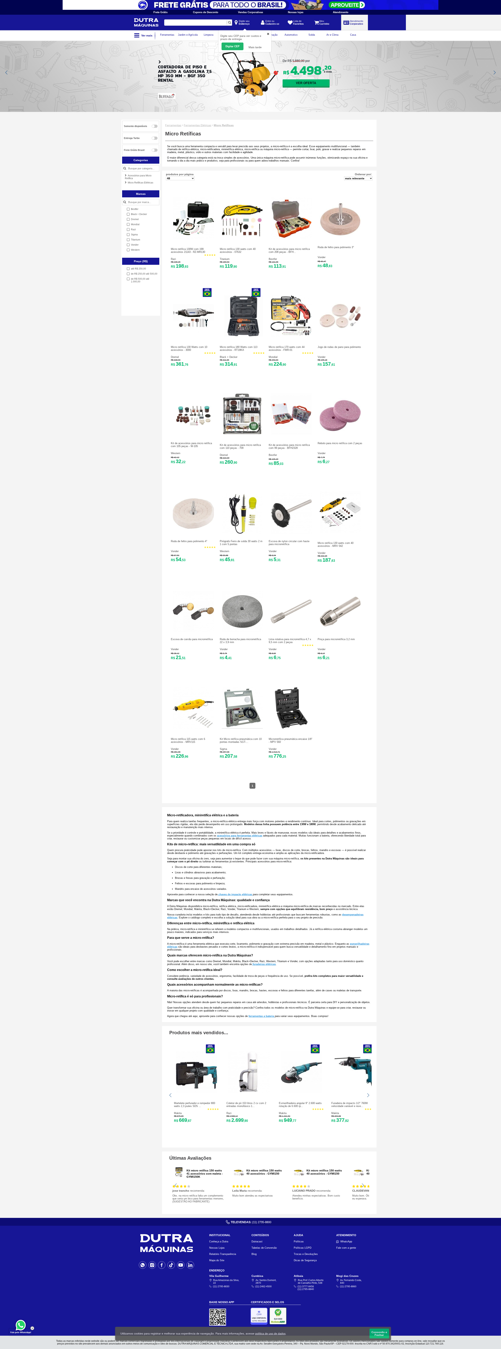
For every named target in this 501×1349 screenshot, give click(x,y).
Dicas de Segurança (305, 1260)
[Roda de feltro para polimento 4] (193, 533)
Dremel (175, 357)
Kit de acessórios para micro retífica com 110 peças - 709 (240, 446)
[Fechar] (32, 1328)
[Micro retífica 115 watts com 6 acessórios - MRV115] (193, 727)
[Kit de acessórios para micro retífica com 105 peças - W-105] (193, 435)
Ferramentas (173, 125)
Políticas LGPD (302, 1247)
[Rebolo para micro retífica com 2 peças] (340, 435)
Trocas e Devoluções (306, 1254)
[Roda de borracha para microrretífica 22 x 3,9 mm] (242, 631)
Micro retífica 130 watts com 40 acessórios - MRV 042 (335, 544)
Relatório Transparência (222, 1254)
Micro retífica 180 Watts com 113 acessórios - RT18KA (238, 348)
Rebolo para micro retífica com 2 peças (340, 443)
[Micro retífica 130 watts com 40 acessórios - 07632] (242, 237)
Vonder (321, 257)
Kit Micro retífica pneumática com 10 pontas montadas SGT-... (241, 740)
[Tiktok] (171, 1265)
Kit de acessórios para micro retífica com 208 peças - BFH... (289, 250)
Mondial (273, 357)
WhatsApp (346, 1241)
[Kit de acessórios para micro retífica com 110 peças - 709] (242, 433)
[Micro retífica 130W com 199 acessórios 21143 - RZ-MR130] (193, 237)
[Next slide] (494, 72)
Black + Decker (228, 357)
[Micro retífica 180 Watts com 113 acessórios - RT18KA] (242, 335)
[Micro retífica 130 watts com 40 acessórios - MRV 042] (340, 531)
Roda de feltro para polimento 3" (336, 247)
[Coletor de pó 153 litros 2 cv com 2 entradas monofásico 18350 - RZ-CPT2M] (248, 1091)
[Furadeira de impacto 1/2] (353, 1091)
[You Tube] (181, 1265)
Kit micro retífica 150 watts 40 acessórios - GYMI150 (264, 1172)
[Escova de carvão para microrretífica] (193, 631)
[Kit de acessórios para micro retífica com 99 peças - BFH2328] (291, 433)
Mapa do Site (216, 1260)
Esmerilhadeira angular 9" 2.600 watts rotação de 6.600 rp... (300, 1105)
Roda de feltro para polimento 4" (189, 541)
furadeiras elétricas (264, 964)
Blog (254, 1254)
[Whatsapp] (142, 1265)
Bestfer (273, 259)
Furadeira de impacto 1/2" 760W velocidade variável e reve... (349, 1105)
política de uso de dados (270, 1333)
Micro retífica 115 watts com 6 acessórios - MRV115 (188, 740)
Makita (178, 1113)
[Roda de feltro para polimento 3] (340, 239)
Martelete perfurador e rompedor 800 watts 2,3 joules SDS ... (194, 1105)
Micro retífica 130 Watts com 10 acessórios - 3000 (189, 348)
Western (175, 453)
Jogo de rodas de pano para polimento (339, 347)
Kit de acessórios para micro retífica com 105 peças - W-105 (191, 445)
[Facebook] (162, 1265)
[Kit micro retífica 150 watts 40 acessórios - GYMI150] (238, 1177)
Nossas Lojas (217, 1247)
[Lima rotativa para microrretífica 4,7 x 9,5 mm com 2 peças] (291, 631)
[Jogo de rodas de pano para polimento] (340, 335)
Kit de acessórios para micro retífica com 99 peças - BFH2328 (289, 446)
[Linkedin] (190, 1265)
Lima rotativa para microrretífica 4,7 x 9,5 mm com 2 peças (290, 641)
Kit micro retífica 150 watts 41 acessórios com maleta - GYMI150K (205, 1173)
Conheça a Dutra (218, 1241)
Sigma (223, 749)
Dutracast (256, 1241)
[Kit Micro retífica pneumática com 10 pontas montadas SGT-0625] (242, 727)
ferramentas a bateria (262, 1016)
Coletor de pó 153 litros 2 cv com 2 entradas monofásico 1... (246, 1105)
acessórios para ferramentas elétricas (239, 835)
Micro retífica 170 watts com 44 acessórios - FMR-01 (287, 348)
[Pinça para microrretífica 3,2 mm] (340, 631)
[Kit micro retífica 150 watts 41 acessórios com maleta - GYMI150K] (179, 1177)
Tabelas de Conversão (264, 1247)
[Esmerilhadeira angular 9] (301, 1091)
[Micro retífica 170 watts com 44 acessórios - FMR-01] (291, 335)
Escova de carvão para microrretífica (192, 639)
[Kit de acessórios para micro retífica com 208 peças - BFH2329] (291, 237)
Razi (173, 259)
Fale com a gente (346, 1247)
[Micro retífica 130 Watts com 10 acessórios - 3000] (193, 335)
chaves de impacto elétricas (235, 894)
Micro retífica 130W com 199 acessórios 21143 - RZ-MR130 (188, 250)
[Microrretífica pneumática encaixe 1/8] (291, 727)
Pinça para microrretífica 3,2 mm (336, 639)
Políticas (299, 1241)
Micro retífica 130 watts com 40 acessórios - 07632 (238, 250)
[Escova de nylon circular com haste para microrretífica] (291, 533)
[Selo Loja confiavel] (259, 1316)
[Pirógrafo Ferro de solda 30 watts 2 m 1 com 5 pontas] (242, 533)
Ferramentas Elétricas (197, 125)
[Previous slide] (6, 72)
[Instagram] (152, 1265)
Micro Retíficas (224, 125)
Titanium (225, 259)
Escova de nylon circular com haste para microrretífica (289, 543)
